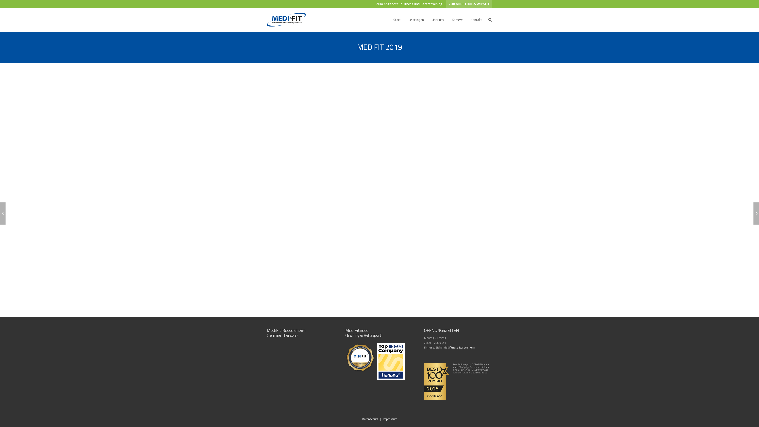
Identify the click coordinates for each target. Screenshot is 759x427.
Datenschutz (370, 419)
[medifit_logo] (286, 20)
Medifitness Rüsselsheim (459, 347)
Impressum (390, 419)
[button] (427, 20)
